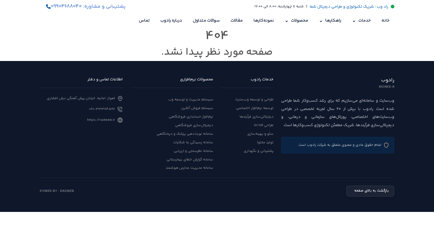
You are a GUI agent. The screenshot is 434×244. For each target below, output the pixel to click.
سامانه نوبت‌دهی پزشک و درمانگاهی (185, 134)
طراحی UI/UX (264, 125)
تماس (144, 20)
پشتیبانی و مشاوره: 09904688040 (88, 6)
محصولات (296, 20)
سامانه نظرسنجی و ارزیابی (193, 151)
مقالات (237, 20)
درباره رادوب (171, 20)
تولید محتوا (265, 142)
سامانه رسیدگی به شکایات (193, 142)
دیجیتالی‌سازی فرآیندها (257, 116)
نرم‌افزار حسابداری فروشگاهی (191, 116)
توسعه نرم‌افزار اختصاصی (255, 108)
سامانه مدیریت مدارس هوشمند (189, 168)
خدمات (361, 20)
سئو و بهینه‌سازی (260, 134)
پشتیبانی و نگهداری (259, 151)
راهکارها (330, 20)
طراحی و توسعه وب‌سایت (254, 99)
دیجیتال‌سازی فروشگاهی (194, 125)
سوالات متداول (206, 20)
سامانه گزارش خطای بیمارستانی (189, 159)
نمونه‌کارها (264, 20)
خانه (386, 20)
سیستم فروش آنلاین (197, 108)
